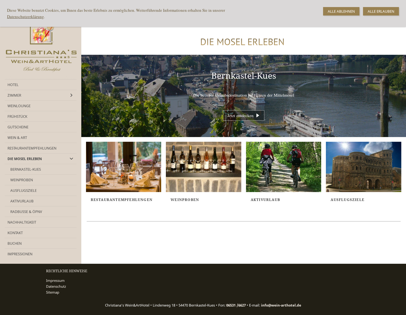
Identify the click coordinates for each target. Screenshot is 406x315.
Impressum (55, 280)
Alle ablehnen (341, 11)
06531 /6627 (236, 305)
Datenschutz (56, 286)
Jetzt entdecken (240, 115)
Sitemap (52, 292)
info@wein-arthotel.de (281, 305)
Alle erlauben (381, 11)
